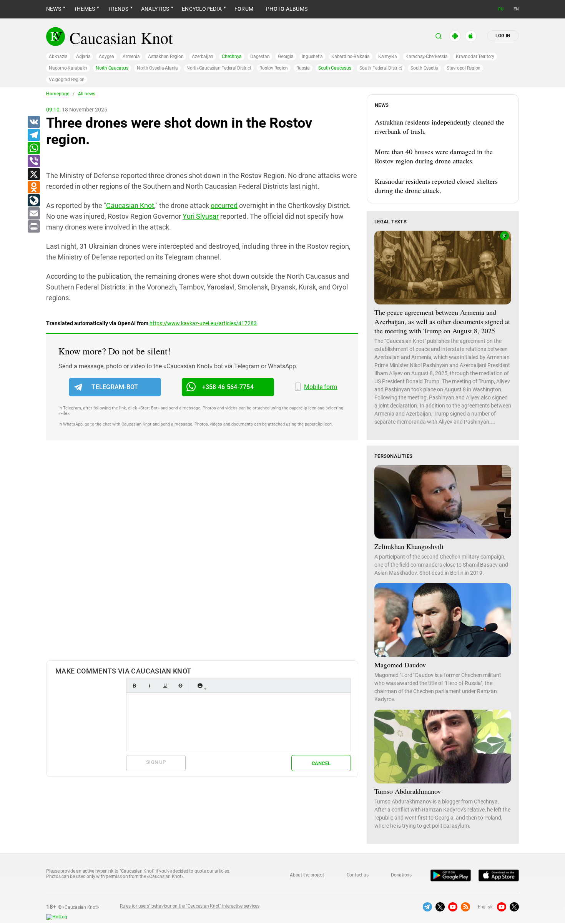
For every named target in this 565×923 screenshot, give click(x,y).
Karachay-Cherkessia (426, 56)
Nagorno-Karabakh (68, 68)
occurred (224, 205)
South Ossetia (424, 68)
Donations (401, 875)
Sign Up (156, 762)
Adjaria (83, 56)
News (53, 9)
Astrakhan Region (165, 56)
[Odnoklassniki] (33, 187)
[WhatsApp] (33, 148)
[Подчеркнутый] (165, 685)
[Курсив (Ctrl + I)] (149, 685)
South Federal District (380, 68)
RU (501, 9)
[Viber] (33, 161)
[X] (33, 174)
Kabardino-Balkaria (350, 56)
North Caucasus (112, 68)
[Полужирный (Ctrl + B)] (134, 685)
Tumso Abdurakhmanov (407, 791)
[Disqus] (202, 558)
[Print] (33, 226)
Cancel (321, 763)
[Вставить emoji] (200, 685)
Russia (303, 68)
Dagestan (259, 56)
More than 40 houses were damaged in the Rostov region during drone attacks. (434, 156)
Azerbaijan (202, 56)
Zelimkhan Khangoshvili (409, 546)
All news (86, 93)
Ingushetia (312, 56)
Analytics (155, 9)
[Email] (33, 213)
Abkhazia (58, 56)
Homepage (57, 93)
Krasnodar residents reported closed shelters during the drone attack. (436, 185)
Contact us (358, 875)
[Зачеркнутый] (180, 685)
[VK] (33, 122)
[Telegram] (33, 135)
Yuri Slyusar (201, 216)
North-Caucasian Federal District (218, 68)
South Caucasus (334, 68)
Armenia (131, 56)
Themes (84, 9)
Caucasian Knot (130, 205)
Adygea (106, 56)
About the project (307, 875)
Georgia (285, 56)
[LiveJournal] (33, 200)
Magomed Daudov (400, 664)
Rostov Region (273, 68)
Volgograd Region (67, 79)
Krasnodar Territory (475, 56)
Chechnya (232, 56)
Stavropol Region (463, 68)
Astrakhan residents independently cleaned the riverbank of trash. (439, 126)
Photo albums (286, 9)
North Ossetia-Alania (157, 68)
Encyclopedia (202, 9)
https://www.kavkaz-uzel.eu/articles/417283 (203, 323)
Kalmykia (387, 56)
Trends (118, 9)
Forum (243, 9)
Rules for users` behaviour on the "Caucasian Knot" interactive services (189, 906)
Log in (502, 35)
